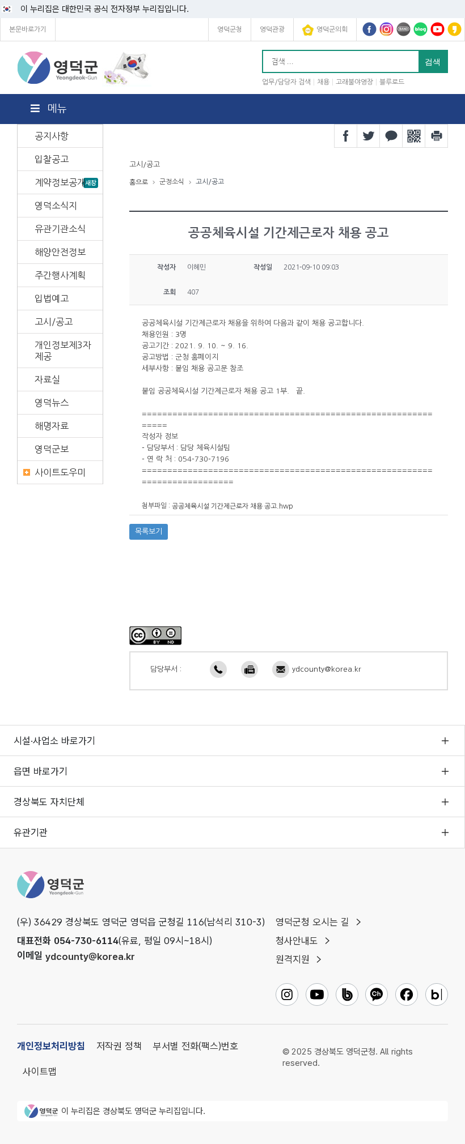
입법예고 (52, 298)
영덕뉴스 (52, 402)
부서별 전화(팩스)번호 (195, 1046)
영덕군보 (52, 449)
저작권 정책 (119, 1046)
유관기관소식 (60, 228)
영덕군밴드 (403, 29)
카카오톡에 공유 (391, 136)
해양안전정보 (60, 252)
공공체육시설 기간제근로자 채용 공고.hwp (232, 506)
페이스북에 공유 (346, 136)
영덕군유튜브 (437, 29)
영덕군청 (229, 29)
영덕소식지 (56, 205)
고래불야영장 (354, 82)
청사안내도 (297, 940)
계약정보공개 (60, 182)
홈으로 (138, 182)
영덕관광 (272, 29)
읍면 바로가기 (40, 771)
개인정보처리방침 (51, 1046)
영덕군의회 (332, 29)
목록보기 (148, 531)
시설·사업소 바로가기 (54, 740)
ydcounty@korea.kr (326, 669)
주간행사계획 (60, 275)
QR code (414, 136)
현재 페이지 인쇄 (436, 136)
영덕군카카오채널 (454, 29)
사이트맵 (40, 1071)
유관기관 (31, 832)
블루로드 (391, 82)
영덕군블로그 (420, 29)
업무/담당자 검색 (286, 82)
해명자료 (52, 425)
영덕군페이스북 (369, 29)
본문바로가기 (27, 29)
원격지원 (293, 959)
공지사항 (52, 135)
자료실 (47, 379)
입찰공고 (52, 159)
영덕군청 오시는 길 (312, 922)
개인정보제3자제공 (63, 350)
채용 (323, 82)
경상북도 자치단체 (49, 802)
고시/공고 (54, 321)
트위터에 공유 (368, 136)
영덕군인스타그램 (386, 29)
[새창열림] (155, 634)
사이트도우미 (60, 472)
